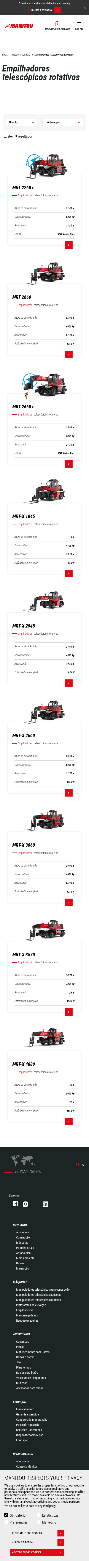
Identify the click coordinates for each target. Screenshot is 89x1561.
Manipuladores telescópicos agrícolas (38, 1294)
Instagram (28, 1203)
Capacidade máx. (22, 217)
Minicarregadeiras (27, 1315)
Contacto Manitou (27, 1466)
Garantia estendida (27, 1414)
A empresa (22, 1461)
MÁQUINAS (20, 1282)
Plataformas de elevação (31, 1305)
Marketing (49, 1522)
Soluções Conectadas (29, 1430)
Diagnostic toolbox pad (29, 1435)
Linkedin (48, 1203)
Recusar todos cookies (27, 1533)
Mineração (22, 1268)
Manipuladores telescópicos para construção (43, 1289)
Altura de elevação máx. (25, 208)
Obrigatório (17, 1515)
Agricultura (22, 1232)
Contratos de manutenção (31, 1419)
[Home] (19, 26)
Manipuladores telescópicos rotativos (38, 1300)
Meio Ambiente (25, 1258)
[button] (79, 25)
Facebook (13, 1203)
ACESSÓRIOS (21, 1334)
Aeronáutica (23, 1253)
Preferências (18, 1522)
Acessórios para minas (29, 1388)
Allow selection (22, 1542)
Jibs (18, 1362)
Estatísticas (50, 1515)
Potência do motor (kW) (26, 344)
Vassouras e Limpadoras (31, 1378)
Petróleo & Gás (25, 1247)
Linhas (17, 234)
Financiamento (25, 1409)
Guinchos (21, 1383)
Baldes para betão (27, 1372)
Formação (22, 1440)
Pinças (20, 1347)
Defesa (20, 1263)
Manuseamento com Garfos (32, 1352)
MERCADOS (20, 1225)
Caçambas (22, 1341)
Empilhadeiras (24, 1310)
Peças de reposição (28, 1424)
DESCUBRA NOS (23, 1454)
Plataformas (23, 1367)
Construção (23, 1237)
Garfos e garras (25, 1357)
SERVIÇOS (19, 1402)
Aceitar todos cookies (26, 1552)
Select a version (41, 10)
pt (77, 1165)
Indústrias (22, 1242)
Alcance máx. (20, 225)
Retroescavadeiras (27, 1320)
